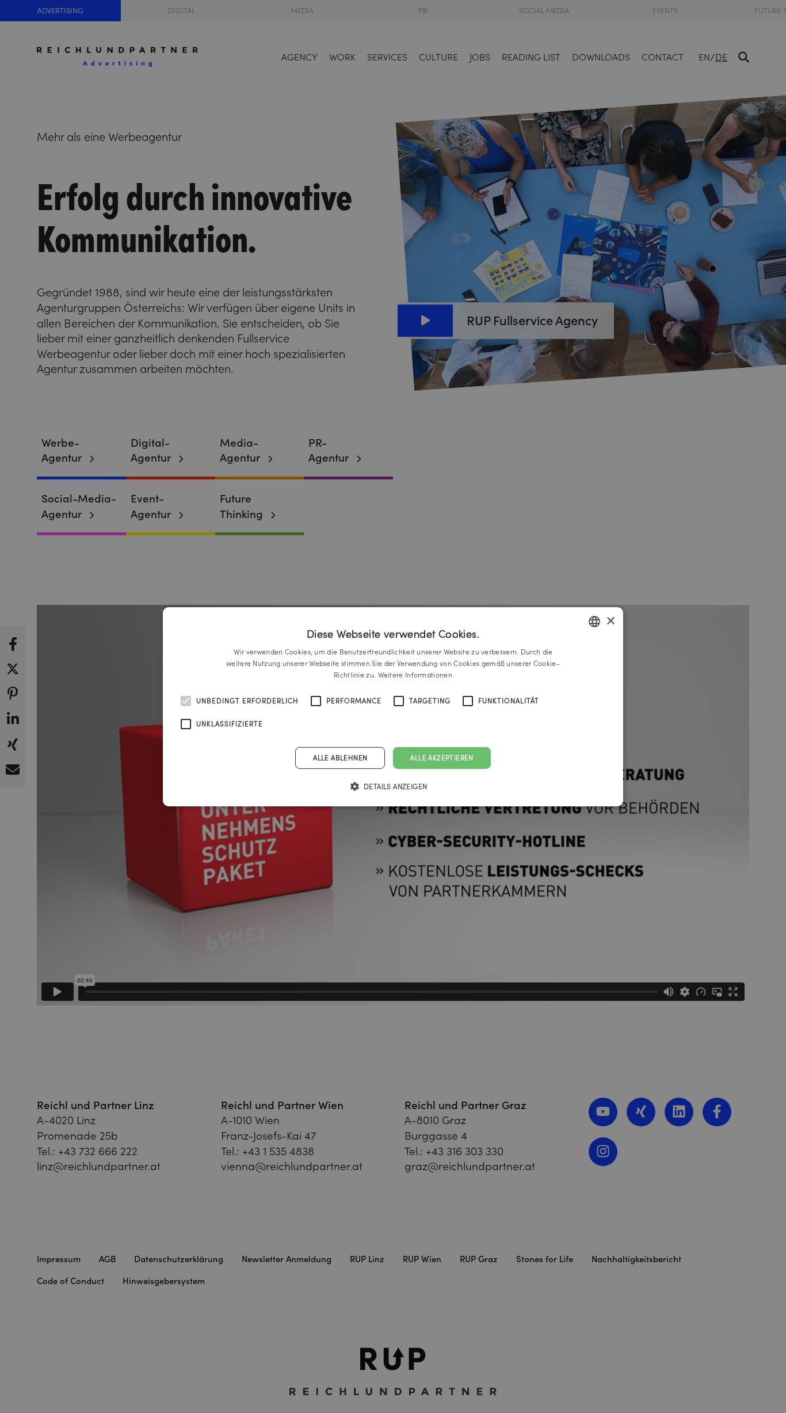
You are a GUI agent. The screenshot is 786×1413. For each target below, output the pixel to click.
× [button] (610, 620)
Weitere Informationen (415, 674)
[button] (393, 786)
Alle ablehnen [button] (340, 757)
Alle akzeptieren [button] (441, 757)
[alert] (393, 706)
